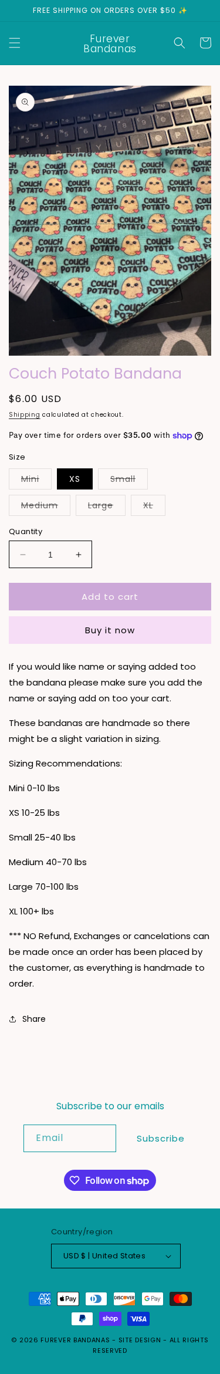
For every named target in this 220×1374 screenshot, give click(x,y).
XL (154, 507)
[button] (15, 43)
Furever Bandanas (76, 1340)
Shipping (24, 414)
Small (129, 480)
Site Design (140, 1340)
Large (107, 507)
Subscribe (161, 1138)
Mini (36, 480)
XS (74, 479)
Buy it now (110, 630)
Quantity (25, 531)
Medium (45, 507)
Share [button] (34, 1019)
